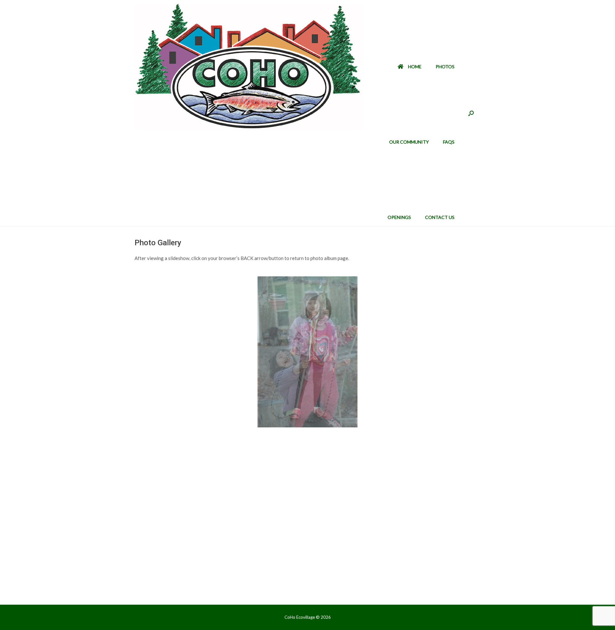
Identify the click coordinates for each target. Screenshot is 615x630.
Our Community (409, 142)
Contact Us (440, 217)
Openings (399, 217)
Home (415, 66)
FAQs (449, 142)
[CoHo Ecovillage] (248, 66)
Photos (445, 66)
